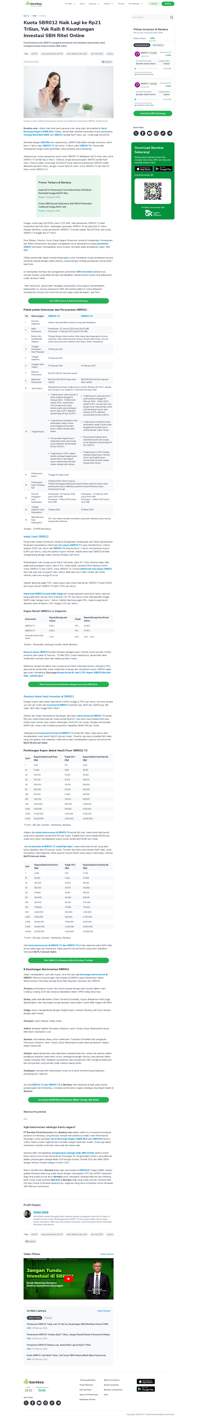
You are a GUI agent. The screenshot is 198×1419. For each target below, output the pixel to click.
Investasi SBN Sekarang (152, 113)
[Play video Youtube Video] (69, 1278)
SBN (34, 16)
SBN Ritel (45, 142)
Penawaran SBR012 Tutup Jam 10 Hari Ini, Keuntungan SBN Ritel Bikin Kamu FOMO (68, 1324)
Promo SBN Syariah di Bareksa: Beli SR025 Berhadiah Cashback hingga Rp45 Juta (65, 205)
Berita (26, 16)
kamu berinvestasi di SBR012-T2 (56, 733)
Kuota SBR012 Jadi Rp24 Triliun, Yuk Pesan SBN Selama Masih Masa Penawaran (66, 1355)
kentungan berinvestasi (92, 974)
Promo (121, 3)
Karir (106, 1394)
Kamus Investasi (111, 1385)
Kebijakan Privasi (87, 1399)
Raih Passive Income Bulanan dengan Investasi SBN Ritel (69, 684)
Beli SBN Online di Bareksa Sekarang (68, 300)
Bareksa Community (113, 1389)
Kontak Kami (85, 1389)
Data (82, 3)
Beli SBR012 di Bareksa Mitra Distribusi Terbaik (68, 960)
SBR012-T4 (85, 145)
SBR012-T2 (48, 145)
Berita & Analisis (111, 1380)
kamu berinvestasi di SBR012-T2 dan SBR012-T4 (53, 945)
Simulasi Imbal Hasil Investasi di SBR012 (49, 696)
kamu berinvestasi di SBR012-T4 (53, 832)
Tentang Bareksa (87, 1380)
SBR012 (58, 134)
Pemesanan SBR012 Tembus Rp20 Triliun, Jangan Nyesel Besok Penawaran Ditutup (68, 1334)
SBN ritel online (84, 271)
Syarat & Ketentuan (89, 1394)
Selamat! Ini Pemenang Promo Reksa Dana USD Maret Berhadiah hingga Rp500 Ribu (64, 191)
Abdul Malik (40, 1212)
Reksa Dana (139, 38)
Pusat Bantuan (86, 1385)
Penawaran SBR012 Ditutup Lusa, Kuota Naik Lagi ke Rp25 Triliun (59, 1345)
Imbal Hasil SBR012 (36, 536)
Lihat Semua (107, 1254)
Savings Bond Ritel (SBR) (36, 134)
